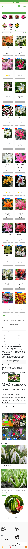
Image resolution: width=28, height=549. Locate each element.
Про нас (2, 526)
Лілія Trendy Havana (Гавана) (20, 234)
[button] (16, 1)
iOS (13, 2)
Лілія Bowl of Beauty (13, 319)
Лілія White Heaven (20, 117)
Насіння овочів (16, 528)
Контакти (2, 528)
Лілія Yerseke (20, 70)
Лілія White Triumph (20, 94)
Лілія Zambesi (20, 47)
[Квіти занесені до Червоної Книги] (14, 454)
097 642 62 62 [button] (17, 538)
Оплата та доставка (3, 527)
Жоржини (16, 527)
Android (17, 2)
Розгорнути (14, 30)
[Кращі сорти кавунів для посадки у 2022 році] (14, 504)
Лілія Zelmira (7, 47)
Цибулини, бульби (5, 8)
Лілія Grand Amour (20, 319)
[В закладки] (12, 35)
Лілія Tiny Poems (7, 304)
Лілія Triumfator (20, 187)
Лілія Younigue (8, 70)
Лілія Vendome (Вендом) (20, 164)
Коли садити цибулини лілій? (6, 404)
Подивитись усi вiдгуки (14, 324)
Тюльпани (16, 530)
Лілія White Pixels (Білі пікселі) (8, 117)
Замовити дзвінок (24, 6)
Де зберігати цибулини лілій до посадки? (8, 406)
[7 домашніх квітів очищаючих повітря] (14, 478)
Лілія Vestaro (7, 164)
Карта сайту (2, 530)
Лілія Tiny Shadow (20, 281)
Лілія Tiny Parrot (20, 304)
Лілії (15, 526)
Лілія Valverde (8, 187)
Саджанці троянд (17, 529)
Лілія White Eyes (8, 138)
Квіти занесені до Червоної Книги (6, 465)
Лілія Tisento (7, 281)
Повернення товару (3, 529)
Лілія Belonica (4, 319)
